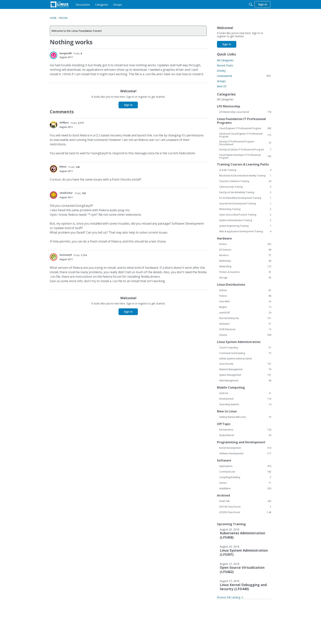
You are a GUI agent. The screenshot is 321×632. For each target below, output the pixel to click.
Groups (221, 81)
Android (245, 393)
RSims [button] (63, 166)
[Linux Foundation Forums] (60, 4)
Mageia (245, 307)
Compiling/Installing (245, 477)
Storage (245, 277)
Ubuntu (245, 335)
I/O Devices (245, 249)
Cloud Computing (245, 347)
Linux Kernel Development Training (245, 203)
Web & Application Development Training (245, 231)
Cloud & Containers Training (245, 181)
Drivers (245, 244)
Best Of (221, 86)
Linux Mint (245, 301)
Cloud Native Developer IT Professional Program (245, 156)
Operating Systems (245, 404)
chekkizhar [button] (66, 192)
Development (245, 398)
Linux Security (245, 364)
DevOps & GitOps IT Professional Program (245, 149)
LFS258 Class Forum (245, 512)
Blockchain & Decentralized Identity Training (245, 175)
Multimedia (245, 261)
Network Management (245, 369)
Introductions (245, 429)
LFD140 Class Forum (245, 506)
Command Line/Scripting (245, 353)
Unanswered (244, 76)
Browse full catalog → (230, 597)
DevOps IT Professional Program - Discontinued (245, 143)
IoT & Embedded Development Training (245, 198)
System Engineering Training (245, 226)
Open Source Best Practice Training (245, 214)
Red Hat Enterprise (245, 318)
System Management (245, 375)
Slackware (245, 323)
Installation (245, 488)
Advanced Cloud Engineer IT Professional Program (245, 135)
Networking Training (245, 209)
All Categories (225, 60)
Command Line (245, 471)
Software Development (245, 453)
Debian (245, 290)
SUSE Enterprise (245, 329)
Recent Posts (225, 65)
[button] (53, 55)
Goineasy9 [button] (65, 254)
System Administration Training (245, 220)
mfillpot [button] (64, 122)
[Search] (250, 4)
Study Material (245, 435)
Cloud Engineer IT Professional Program (245, 128)
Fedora (245, 296)
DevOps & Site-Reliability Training (245, 192)
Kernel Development (245, 448)
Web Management (245, 380)
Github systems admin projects (235, 358)
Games (245, 483)
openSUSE (245, 312)
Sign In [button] (128, 105)
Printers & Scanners (245, 272)
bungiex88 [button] (65, 53)
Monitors (245, 255)
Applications (245, 466)
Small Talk (245, 501)
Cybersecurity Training (245, 187)
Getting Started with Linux (245, 417)
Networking (245, 266)
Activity (221, 70)
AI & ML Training (245, 170)
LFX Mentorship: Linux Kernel (245, 112)
